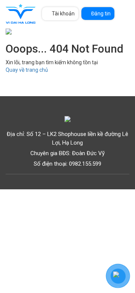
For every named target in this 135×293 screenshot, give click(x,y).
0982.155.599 (85, 163)
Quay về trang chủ (27, 70)
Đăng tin (101, 13)
